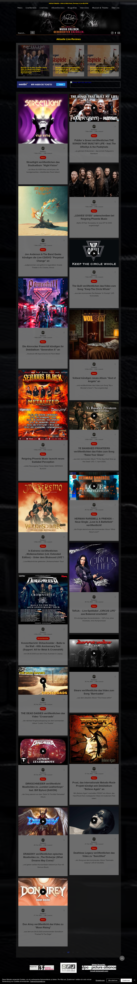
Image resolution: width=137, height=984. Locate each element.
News (43, 157)
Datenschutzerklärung (37, 981)
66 (64, 952)
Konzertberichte (43, 638)
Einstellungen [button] (100, 980)
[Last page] (86, 952)
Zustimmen (126, 980)
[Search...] (32, 32)
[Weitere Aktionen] (64, 148)
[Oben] (122, 958)
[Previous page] (55, 952)
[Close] (134, 980)
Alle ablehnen (113, 980)
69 (77, 952)
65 (59, 952)
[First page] (50, 952)
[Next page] (82, 952)
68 (73, 952)
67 (68, 952)
